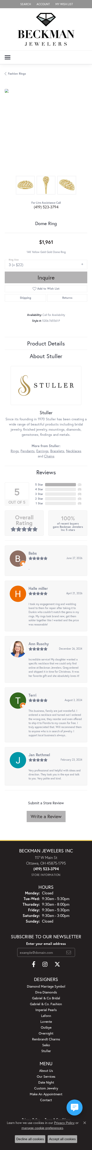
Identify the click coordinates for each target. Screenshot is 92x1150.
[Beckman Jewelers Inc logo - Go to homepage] (46, 29)
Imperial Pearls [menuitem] (46, 1010)
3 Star (39, 494)
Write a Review (46, 816)
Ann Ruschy (39, 643)
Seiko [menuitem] (46, 1045)
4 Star (39, 489)
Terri (32, 695)
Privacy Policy (64, 1123)
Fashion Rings (17, 73)
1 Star (39, 503)
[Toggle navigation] (7, 57)
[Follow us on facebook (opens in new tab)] (33, 964)
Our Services (46, 1076)
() (79, 484)
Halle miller (38, 588)
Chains (49, 456)
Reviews (46, 472)
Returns (67, 297)
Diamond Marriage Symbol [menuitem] (46, 986)
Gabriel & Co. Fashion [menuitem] (46, 1004)
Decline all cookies (30, 1139)
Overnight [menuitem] (46, 1033)
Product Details (46, 343)
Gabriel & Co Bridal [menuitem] (46, 998)
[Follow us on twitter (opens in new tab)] (57, 964)
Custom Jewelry (46, 1088)
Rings (15, 451)
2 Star (39, 498)
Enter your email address (46, 943)
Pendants (28, 451)
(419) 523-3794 (46, 206)
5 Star (39, 484)
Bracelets (57, 451)
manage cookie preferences (42, 1128)
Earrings (42, 451)
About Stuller (46, 356)
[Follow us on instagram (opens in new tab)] (45, 964)
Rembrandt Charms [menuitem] (46, 1039)
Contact (46, 1100)
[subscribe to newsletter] (69, 952)
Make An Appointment (46, 1094)
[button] (25, 4)
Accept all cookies (62, 1139)
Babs (33, 553)
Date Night (46, 1082)
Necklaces (73, 451)
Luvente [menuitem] (46, 1021)
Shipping (25, 297)
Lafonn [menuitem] (46, 1015)
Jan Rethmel (39, 754)
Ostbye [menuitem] (46, 1027)
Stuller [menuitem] (46, 1051)
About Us (46, 1070)
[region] (46, 130)
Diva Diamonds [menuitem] (46, 992)
